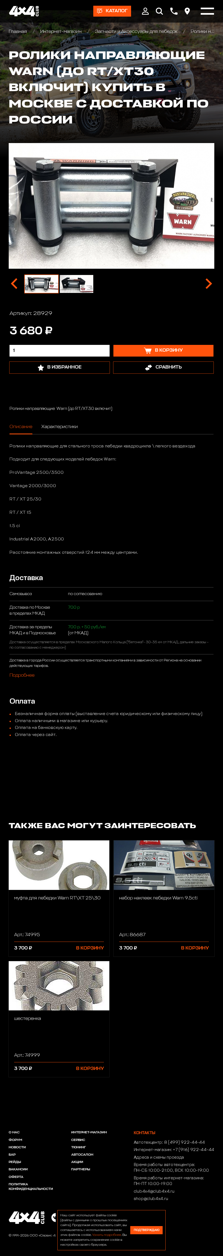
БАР (12, 1154)
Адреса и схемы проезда (159, 1157)
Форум (15, 1140)
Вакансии (18, 1169)
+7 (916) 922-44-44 (193, 1150)
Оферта (16, 1177)
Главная (18, 31)
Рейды (15, 1162)
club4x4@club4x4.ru (154, 1191)
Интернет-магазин (61, 31)
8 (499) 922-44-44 (184, 1142)
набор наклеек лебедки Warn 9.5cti (158, 898)
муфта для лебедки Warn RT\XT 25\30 (57, 898)
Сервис (78, 1140)
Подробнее (22, 675)
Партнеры (80, 1169)
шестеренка (27, 1018)
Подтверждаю (146, 1230)
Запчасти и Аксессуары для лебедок (136, 31)
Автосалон (82, 1154)
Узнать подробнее (106, 1235)
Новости (17, 1147)
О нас (14, 1132)
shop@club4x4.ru (151, 1199)
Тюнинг (78, 1147)
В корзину (90, 948)
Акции (77, 1162)
